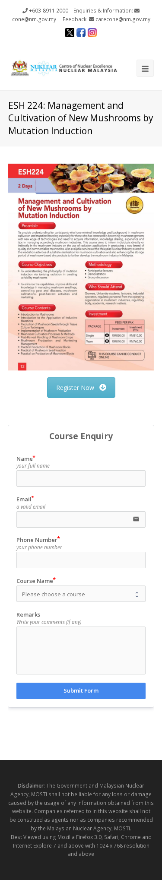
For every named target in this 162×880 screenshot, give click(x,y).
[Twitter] (70, 33)
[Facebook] (81, 33)
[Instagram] (92, 33)
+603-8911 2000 (48, 10)
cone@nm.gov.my (34, 19)
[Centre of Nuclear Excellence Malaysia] (63, 67)
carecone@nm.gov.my (122, 19)
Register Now (75, 387)
